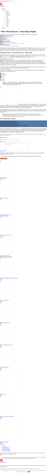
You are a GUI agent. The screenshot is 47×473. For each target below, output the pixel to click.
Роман (7, 17)
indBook (2, 6)
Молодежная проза (8, 42)
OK (29, 471)
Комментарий (3, 150)
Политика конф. (5, 448)
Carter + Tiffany (6, 40)
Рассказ (7, 18)
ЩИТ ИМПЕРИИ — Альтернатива (4, 178)
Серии (3, 28)
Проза (7, 16)
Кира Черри (5, 37)
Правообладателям (6, 449)
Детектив (7, 11)
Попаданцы (8, 15)
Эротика (7, 24)
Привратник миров (4, 441)
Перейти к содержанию (5, 0)
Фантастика (8, 20)
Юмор (7, 25)
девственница (15, 43)
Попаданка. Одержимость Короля (7, 416)
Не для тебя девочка (4, 367)
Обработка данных (6, 450)
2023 (8, 39)
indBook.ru (3, 462)
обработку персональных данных (32, 152)
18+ (11, 41)
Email (1, 141)
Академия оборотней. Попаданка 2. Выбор (9, 278)
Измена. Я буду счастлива (4, 255)
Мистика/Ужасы (8, 14)
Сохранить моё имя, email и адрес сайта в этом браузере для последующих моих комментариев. (21, 156)
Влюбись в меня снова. (5, 322)
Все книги (4, 8)
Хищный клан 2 (3, 394)
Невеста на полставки (4, 198)
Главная (4, 446)
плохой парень (22, 43)
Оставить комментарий (14, 45)
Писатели (3, 27)
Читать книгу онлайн (4, 45)
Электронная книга (11, 36)
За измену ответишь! (4, 300)
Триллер (7, 19)
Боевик (7, 10)
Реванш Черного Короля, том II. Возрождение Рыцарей (6, 215)
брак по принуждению (7, 43)
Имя (1, 139)
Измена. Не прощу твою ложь (6, 344)
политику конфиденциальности (6, 154)
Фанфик (7, 21)
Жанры (3, 9)
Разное (7, 26)
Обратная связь (5, 447)
